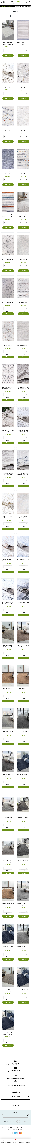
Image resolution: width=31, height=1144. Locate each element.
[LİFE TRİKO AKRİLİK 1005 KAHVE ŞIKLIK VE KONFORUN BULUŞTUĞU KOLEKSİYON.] (23, 202)
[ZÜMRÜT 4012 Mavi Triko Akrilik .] (23, 30)
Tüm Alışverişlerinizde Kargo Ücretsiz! (19, 6)
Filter (13, 16)
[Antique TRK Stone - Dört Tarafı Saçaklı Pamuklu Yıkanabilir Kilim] (8, 633)
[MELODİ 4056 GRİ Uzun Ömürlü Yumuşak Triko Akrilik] (8, 589)
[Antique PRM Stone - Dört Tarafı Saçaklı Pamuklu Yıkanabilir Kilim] (8, 848)
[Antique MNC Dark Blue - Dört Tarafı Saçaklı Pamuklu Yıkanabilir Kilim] (8, 1020)
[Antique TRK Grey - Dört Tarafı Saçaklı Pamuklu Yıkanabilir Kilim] (23, 934)
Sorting (18, 16)
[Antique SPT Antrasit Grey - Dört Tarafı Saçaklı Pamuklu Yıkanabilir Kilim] (8, 762)
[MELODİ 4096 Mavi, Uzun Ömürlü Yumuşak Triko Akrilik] (23, 546)
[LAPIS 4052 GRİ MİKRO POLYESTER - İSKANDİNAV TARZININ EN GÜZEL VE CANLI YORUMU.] (8, 159)
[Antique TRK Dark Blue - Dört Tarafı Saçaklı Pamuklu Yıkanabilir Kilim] (8, 934)
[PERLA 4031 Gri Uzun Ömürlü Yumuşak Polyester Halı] (23, 417)
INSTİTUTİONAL (15, 1092)
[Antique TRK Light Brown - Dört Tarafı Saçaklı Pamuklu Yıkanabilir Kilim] (8, 891)
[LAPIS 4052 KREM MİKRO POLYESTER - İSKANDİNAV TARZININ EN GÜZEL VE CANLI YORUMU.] (23, 116)
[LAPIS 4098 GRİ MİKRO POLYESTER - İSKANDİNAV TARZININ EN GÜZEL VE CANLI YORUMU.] (23, 73)
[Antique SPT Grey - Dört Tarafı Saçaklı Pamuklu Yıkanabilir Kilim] (23, 891)
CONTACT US (15, 1105)
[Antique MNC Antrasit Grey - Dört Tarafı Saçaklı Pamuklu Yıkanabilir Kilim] (23, 719)
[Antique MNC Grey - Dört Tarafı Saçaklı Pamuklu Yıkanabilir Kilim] (8, 719)
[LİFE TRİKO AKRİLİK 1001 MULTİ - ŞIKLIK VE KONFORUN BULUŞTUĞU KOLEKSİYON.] (8, 331)
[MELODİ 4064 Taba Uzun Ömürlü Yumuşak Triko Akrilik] (8, 546)
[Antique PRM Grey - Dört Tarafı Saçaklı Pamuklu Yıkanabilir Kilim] (8, 805)
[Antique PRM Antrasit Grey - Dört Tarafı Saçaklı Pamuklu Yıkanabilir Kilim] (23, 805)
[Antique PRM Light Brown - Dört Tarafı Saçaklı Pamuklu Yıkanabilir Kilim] (8, 676)
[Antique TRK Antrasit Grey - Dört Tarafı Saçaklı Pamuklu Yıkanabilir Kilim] (23, 848)
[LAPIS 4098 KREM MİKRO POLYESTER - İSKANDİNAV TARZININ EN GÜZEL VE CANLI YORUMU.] (8, 73)
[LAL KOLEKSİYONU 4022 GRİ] (8, 417)
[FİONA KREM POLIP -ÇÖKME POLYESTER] (8, 30)
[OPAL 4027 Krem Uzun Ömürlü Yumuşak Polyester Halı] (23, 503)
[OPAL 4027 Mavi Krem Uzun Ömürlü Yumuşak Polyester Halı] (23, 460)
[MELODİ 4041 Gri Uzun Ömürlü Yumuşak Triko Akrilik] (23, 589)
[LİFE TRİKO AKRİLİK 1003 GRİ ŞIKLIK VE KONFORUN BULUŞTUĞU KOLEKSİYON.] (8, 288)
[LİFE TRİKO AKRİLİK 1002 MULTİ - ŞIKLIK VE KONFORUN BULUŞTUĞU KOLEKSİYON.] (23, 288)
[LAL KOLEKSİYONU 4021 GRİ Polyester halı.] (8, 460)
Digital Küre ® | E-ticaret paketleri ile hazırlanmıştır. (15, 1137)
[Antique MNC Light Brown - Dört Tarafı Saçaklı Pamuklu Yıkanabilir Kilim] (23, 676)
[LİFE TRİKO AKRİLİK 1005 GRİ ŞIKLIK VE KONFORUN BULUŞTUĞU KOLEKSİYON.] (8, 245)
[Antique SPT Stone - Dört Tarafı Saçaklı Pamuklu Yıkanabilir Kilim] (8, 977)
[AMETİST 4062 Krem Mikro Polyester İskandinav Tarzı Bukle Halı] (8, 503)
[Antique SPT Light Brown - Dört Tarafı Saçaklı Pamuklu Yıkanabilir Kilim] (23, 633)
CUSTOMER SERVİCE (15, 1096)
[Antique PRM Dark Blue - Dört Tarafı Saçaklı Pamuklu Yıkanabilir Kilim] (23, 977)
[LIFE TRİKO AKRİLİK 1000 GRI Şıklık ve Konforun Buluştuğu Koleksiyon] (8, 374)
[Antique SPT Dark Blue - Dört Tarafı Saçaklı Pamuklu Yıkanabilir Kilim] (23, 762)
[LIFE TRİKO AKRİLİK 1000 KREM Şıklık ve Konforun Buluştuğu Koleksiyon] (23, 331)
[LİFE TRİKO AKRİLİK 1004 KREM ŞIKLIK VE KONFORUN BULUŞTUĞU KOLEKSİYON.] (23, 245)
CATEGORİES (15, 1101)
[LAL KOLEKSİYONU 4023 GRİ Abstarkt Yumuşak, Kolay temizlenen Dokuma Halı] (23, 374)
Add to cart (8, 55)
